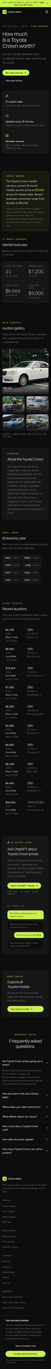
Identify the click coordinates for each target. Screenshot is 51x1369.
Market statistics (9, 1216)
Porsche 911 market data (13, 1307)
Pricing (5, 1277)
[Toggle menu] (47, 12)
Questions (6, 1266)
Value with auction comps (14, 1302)
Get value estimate (14, 72)
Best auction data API (12, 1297)
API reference (8, 1241)
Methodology (8, 1272)
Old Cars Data (9, 26)
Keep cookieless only (25, 1346)
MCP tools (7, 1222)
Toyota (24, 26)
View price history (14, 80)
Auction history (9, 1206)
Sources (6, 1282)
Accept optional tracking (25, 1353)
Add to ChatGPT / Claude (22, 885)
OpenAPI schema (10, 1247)
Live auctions (8, 1211)
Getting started (9, 1236)
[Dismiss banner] (47, 3)
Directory (6, 1261)
